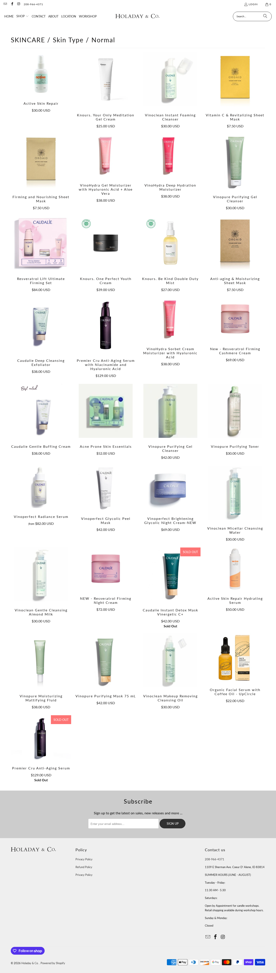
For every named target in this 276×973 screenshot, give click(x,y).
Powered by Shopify (53, 963)
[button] (22, 16)
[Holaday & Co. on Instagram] (18, 4)
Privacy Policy (84, 859)
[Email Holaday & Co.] (5, 4)
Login (253, 4)
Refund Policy (83, 867)
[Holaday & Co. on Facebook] (12, 4)
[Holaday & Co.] (137, 16)
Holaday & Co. (30, 963)
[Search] (265, 16)
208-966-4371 (33, 4)
